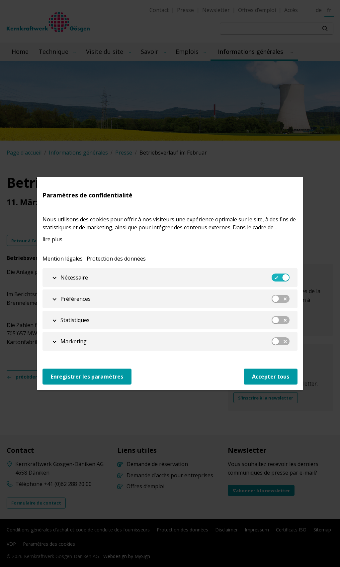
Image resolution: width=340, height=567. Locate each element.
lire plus (52, 239)
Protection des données (116, 258)
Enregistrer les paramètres (87, 376)
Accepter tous (270, 376)
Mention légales (62, 258)
